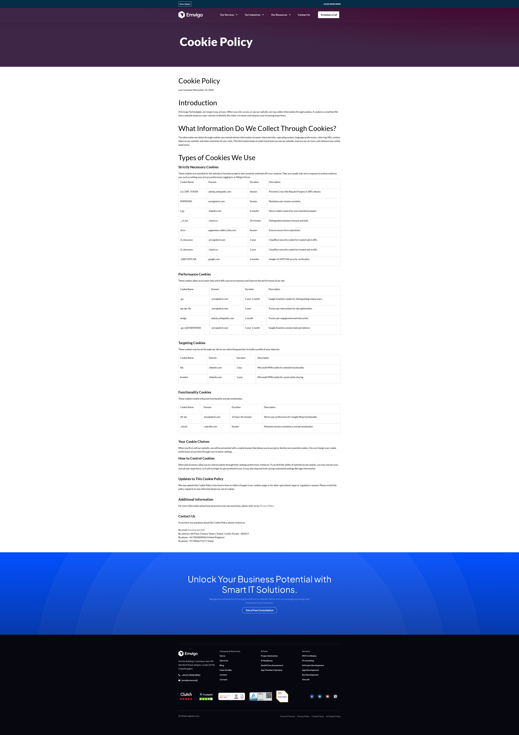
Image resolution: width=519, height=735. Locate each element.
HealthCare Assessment (272, 665)
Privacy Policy (267, 505)
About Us (224, 660)
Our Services (227, 14)
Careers (223, 675)
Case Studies (226, 670)
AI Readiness (267, 660)
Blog (222, 665)
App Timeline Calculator (271, 670)
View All (305, 679)
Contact (223, 679)
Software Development (313, 665)
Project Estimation (269, 656)
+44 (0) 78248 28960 (332, 4)
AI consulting (308, 660)
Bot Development (310, 675)
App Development (310, 670)
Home (222, 656)
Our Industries (252, 14)
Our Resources (279, 14)
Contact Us (304, 14)
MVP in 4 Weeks (309, 656)
